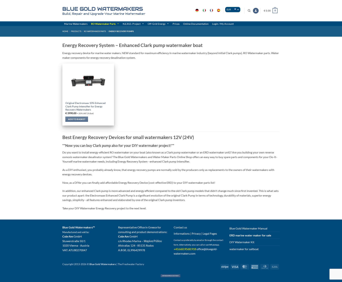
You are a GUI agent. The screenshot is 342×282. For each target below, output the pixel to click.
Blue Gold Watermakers (102, 8)
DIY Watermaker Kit (241, 242)
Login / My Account (223, 23)
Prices (176, 23)
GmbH (72, 236)
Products (76, 31)
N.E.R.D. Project (132, 23)
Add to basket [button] (77, 119)
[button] (256, 11)
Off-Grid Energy (156, 23)
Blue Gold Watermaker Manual (248, 228)
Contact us (180, 227)
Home (65, 31)
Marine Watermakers (75, 23)
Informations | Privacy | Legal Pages (195, 233)
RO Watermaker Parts (103, 23)
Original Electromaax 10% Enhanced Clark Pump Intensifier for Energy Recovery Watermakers (85, 106)
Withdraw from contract (170, 275)
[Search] (249, 11)
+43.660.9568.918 (185, 249)
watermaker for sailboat (244, 249)
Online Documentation (196, 23)
